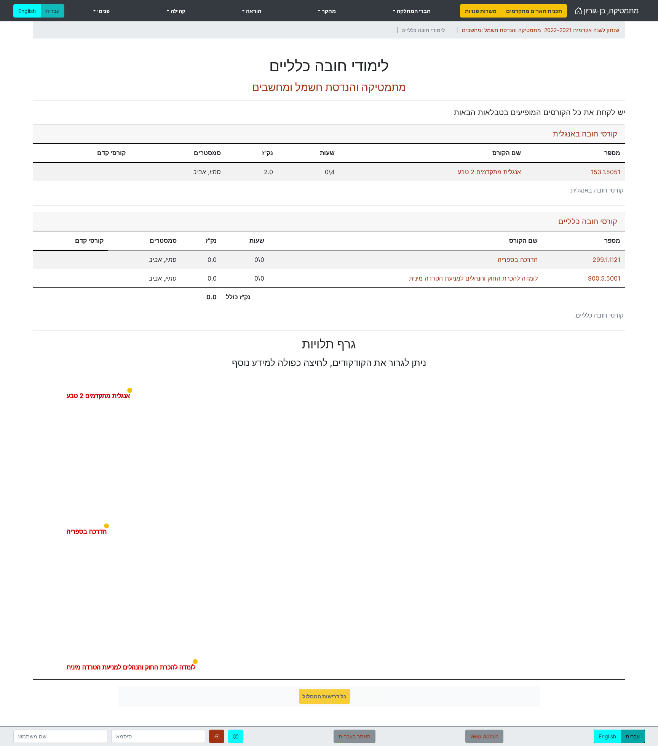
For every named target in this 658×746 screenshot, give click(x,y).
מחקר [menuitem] (328, 11)
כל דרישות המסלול (324, 696)
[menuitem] (480, 11)
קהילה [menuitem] (177, 11)
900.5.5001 (604, 278)
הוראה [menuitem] (253, 11)
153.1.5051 (605, 172)
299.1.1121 (606, 259)
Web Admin (484, 736)
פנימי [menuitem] (103, 11)
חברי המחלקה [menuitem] (413, 11)
